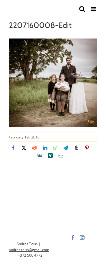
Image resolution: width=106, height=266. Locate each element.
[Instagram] (82, 237)
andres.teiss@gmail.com (29, 249)
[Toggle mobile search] (82, 9)
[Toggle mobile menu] (94, 9)
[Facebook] (73, 237)
